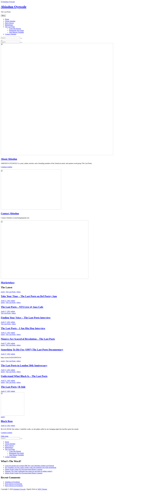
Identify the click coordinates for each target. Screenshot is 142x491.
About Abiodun (10, 21)
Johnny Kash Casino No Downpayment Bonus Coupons (23, 469)
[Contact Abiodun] (31, 209)
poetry (3, 292)
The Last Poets (10, 27)
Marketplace (9, 25)
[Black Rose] (12, 415)
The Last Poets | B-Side (13, 386)
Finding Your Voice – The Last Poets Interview (26, 317)
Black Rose (7, 421)
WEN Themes (42, 489)
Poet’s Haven (9, 23)
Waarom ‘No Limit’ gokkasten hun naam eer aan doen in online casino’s (28, 471)
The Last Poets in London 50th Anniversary (24, 365)
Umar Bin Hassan (15, 28)
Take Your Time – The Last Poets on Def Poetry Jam (29, 296)
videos (18, 292)
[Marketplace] (44, 278)
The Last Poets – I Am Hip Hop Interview (23, 328)
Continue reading (6, 167)
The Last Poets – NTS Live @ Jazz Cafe (22, 307)
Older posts (4, 436)
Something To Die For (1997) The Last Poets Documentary (32, 349)
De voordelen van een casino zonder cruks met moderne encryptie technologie (30, 467)
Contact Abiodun (10, 34)
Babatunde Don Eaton (16, 30)
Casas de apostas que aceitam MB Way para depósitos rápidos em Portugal (29, 466)
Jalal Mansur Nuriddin (16, 32)
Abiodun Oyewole (13, 7)
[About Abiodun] (57, 154)
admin (13, 301)
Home (7, 19)
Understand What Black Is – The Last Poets (24, 376)
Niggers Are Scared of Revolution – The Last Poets (28, 339)
